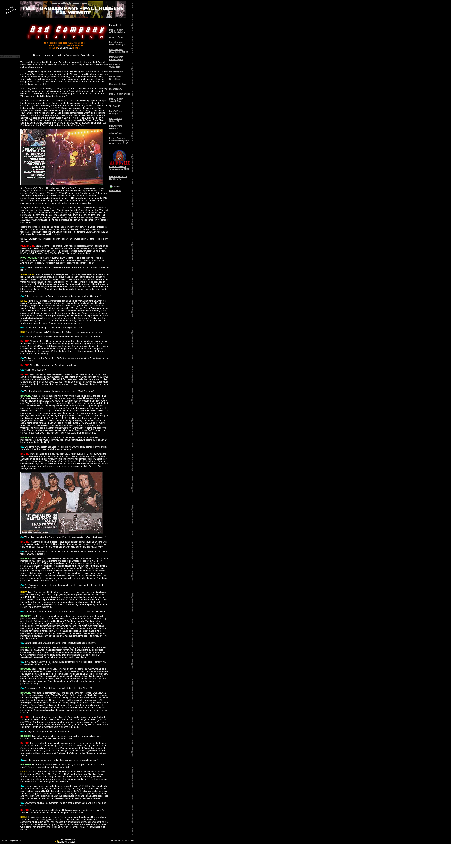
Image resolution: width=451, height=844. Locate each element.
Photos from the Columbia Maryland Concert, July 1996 (119, 140)
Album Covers (116, 133)
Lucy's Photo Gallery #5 (115, 119)
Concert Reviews (117, 37)
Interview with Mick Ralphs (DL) (117, 43)
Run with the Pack (118, 84)
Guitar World (72, 55)
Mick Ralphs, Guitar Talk (115, 65)
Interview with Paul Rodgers (116, 58)
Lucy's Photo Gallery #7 (115, 127)
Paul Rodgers (116, 72)
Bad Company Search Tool (116, 100)
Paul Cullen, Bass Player (115, 77)
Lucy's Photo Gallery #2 (115, 112)
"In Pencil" (114, 106)
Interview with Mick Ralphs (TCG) (118, 50)
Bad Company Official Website (117, 31)
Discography (115, 89)
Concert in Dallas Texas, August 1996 (119, 167)
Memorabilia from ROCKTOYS (118, 177)
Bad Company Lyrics (119, 94)
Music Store (115, 190)
